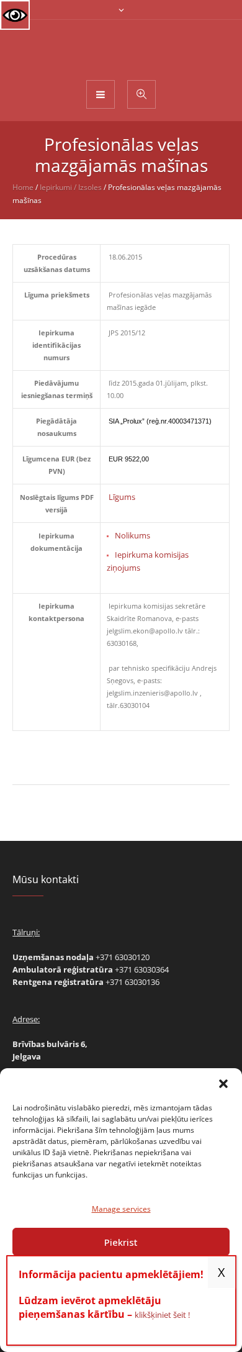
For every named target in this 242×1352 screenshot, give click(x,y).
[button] (223, 1084)
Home (23, 187)
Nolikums (132, 535)
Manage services (121, 1209)
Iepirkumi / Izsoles (71, 187)
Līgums (122, 496)
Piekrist (121, 1242)
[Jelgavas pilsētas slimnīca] (121, 49)
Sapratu (221, 1272)
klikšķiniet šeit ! (162, 1314)
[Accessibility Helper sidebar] (15, 15)
